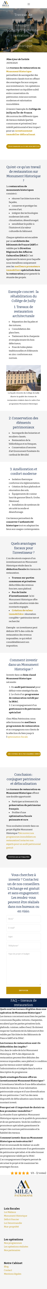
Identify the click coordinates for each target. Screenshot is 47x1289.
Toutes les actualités (18, 857)
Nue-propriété (11, 1226)
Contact (8, 1270)
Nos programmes (13, 1243)
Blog (6, 1266)
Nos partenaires (12, 1250)
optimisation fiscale (17, 737)
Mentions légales (12, 1274)
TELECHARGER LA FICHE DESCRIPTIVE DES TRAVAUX (24, 146)
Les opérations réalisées (16, 1246)
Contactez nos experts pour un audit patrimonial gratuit (23, 844)
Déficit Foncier (11, 1219)
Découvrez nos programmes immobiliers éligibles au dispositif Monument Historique (24, 754)
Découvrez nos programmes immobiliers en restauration (21, 837)
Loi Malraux (10, 1212)
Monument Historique (18, 71)
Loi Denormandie (13, 1223)
